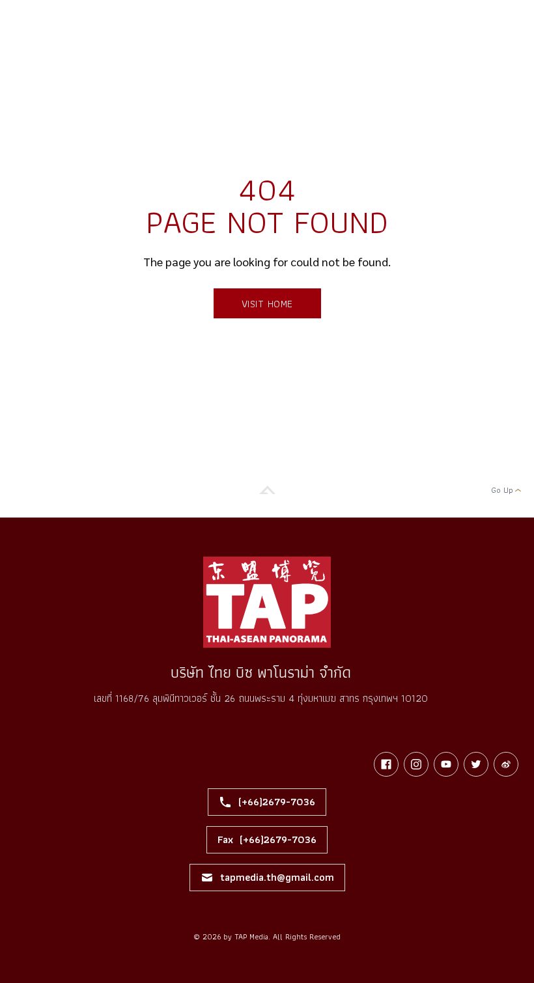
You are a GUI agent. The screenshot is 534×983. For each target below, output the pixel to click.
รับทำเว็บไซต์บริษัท (306, 952)
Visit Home (267, 304)
